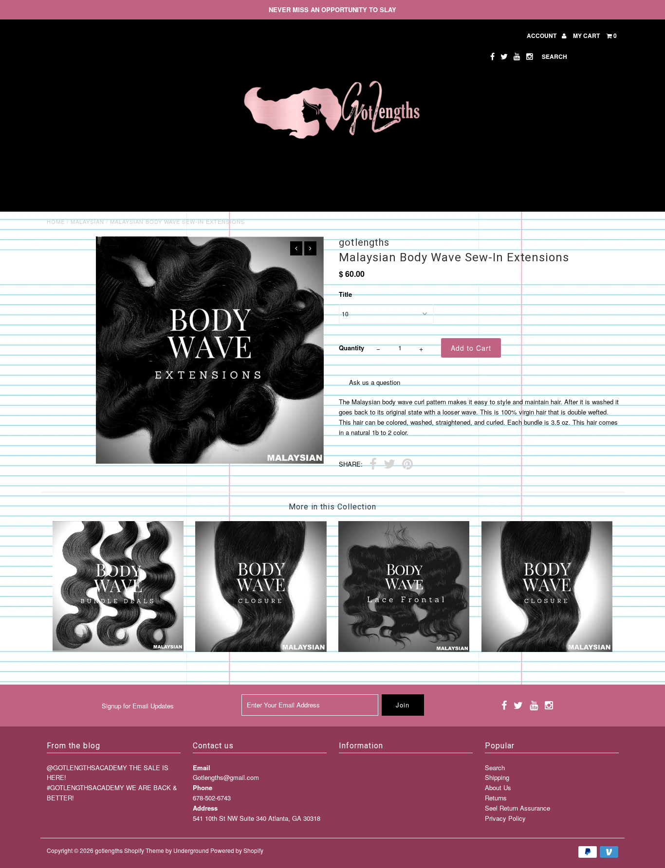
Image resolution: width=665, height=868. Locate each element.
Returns (496, 797)
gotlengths (109, 850)
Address (205, 808)
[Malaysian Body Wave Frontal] (403, 649)
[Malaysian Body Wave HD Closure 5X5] (546, 649)
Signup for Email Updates (138, 705)
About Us (498, 787)
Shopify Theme (144, 850)
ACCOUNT (542, 35)
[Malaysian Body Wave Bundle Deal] (118, 649)
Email (201, 767)
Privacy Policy (505, 818)
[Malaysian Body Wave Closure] (260, 649)
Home (56, 221)
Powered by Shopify (236, 850)
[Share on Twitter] (389, 465)
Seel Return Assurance (517, 808)
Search (495, 767)
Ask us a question (374, 382)
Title (345, 294)
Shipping (497, 777)
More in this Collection (332, 506)
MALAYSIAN (87, 221)
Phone (202, 787)
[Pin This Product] (407, 465)
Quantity (351, 347)
